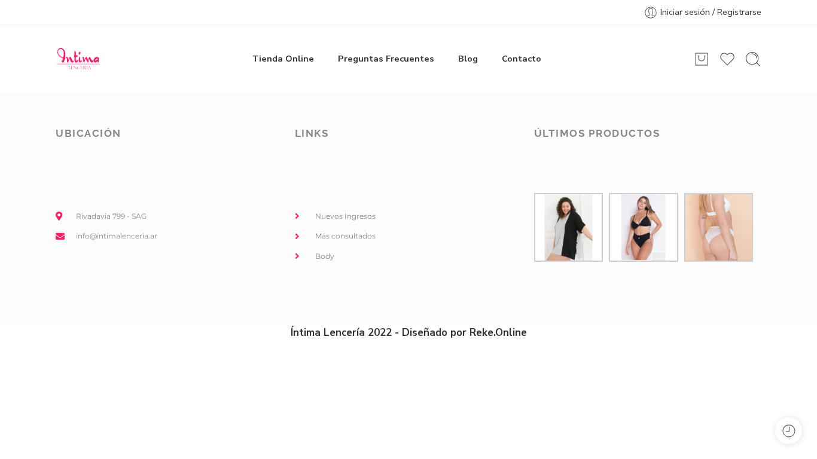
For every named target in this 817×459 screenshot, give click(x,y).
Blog (468, 59)
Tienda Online (283, 59)
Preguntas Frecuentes (386, 59)
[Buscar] (753, 59)
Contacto (521, 59)
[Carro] (701, 59)
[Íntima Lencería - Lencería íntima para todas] (78, 59)
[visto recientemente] (788, 430)
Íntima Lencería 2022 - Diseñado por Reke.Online (409, 332)
